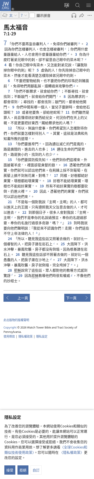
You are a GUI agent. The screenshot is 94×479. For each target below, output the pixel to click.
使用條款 (9, 336)
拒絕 (22, 470)
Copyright (10, 327)
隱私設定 (41, 336)
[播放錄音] (74, 15)
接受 (9, 470)
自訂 (36, 470)
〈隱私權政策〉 (71, 452)
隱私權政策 (25, 336)
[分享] (82, 15)
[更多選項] (90, 15)
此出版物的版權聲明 (16, 320)
